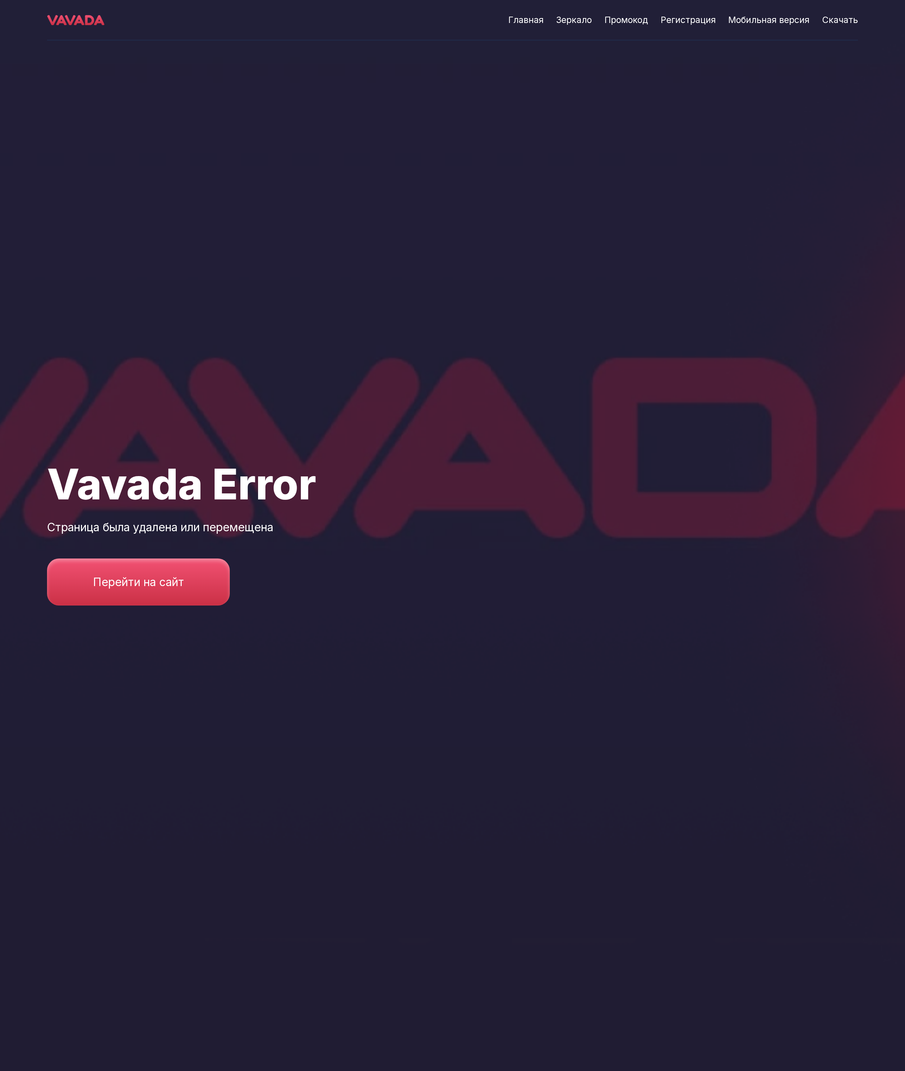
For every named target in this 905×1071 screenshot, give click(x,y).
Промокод (626, 20)
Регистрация (688, 20)
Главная (526, 20)
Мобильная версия (769, 20)
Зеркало (574, 20)
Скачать (840, 20)
